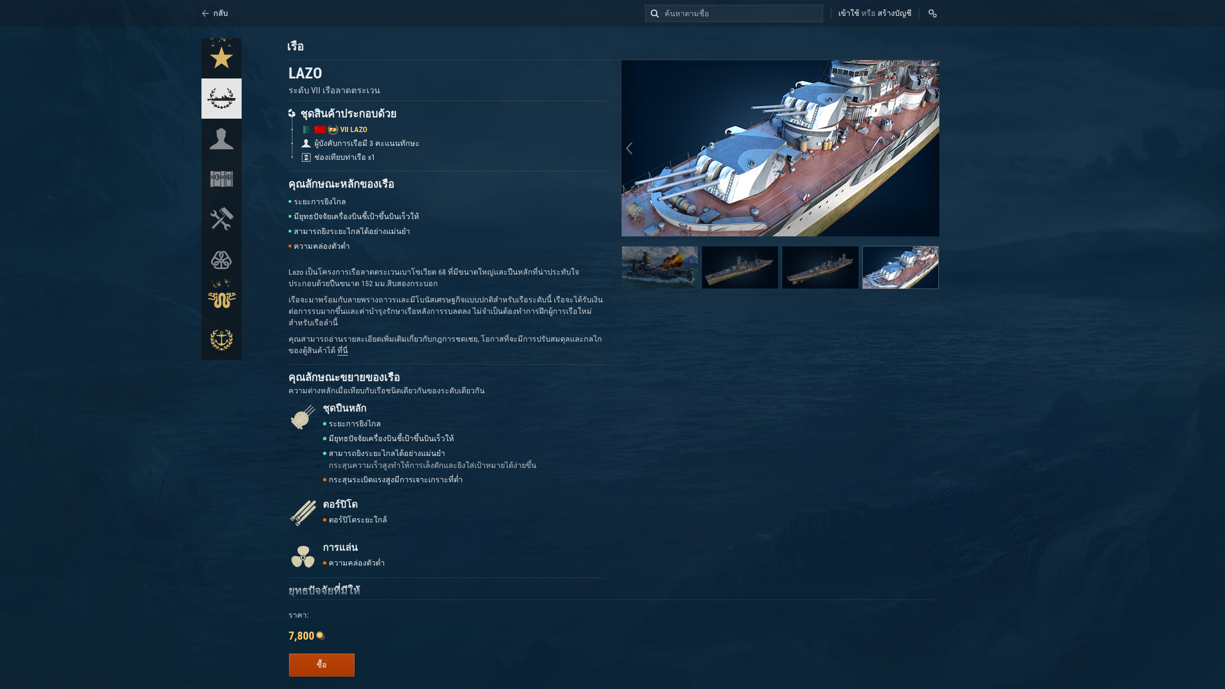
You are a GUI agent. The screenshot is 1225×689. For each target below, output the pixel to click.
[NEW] (221, 58)
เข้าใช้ (848, 13)
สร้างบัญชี (895, 13)
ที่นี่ (342, 350)
